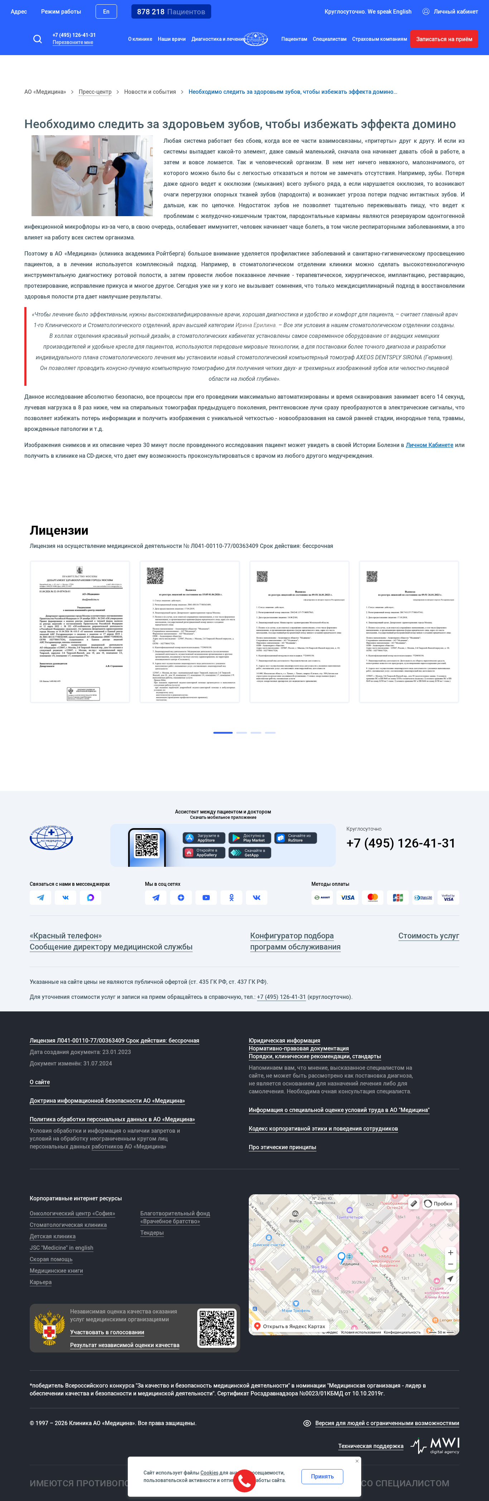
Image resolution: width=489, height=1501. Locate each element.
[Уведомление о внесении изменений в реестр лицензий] (80, 631)
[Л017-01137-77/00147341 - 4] (409, 631)
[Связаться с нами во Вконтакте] (65, 897)
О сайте (40, 1082)
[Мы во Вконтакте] (256, 897)
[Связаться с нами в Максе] (90, 897)
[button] (37, 39)
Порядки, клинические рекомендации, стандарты (315, 1056)
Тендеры (152, 1233)
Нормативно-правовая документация (299, 1048)
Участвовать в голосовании (107, 1332)
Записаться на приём (444, 39)
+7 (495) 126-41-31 (74, 35)
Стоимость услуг (428, 935)
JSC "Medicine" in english (61, 1248)
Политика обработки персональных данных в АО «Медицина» (112, 1119)
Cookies (209, 1473)
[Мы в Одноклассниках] (231, 897)
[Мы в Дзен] (181, 897)
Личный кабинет (456, 11)
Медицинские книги (56, 1270)
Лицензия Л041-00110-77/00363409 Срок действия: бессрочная (114, 1040)
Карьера (41, 1282)
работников (107, 1146)
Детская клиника (53, 1236)
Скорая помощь (51, 1259)
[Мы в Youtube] (206, 897)
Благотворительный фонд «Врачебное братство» (175, 1217)
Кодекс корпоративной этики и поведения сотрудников (323, 1128)
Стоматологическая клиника (68, 1225)
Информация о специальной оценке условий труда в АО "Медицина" (339, 1110)
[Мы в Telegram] (155, 897)
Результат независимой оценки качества (124, 1345)
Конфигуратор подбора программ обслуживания (295, 941)
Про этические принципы (282, 1147)
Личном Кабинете (430, 445)
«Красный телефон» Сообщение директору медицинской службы (111, 941)
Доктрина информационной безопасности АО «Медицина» (107, 1100)
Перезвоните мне (73, 42)
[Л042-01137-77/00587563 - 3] (299, 631)
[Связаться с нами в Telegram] (40, 897)
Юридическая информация (284, 1040)
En (106, 11)
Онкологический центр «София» (72, 1213)
